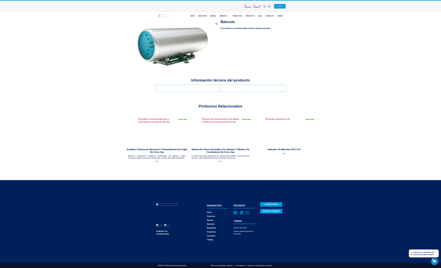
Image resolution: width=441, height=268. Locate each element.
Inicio (193, 16)
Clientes (230, 266)
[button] (217, 24)
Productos (237, 16)
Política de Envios (240, 228)
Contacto (269, 16)
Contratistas (240, 266)
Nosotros (202, 16)
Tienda (280, 16)
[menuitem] (247, 6)
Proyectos (250, 16)
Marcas (213, 16)
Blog (260, 16)
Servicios (223, 16)
